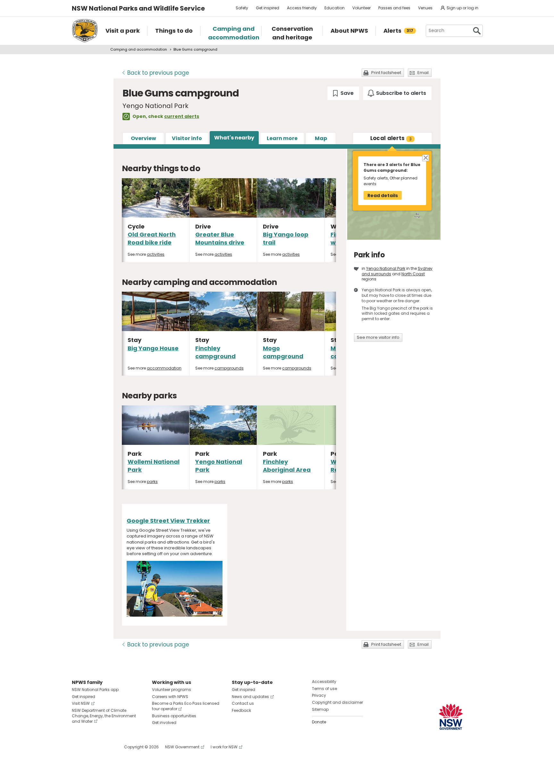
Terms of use (324, 688)
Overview (143, 138)
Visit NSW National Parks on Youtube (105, 747)
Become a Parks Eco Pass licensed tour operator (185, 706)
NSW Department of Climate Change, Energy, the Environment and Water (104, 716)
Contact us (243, 703)
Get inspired (267, 8)
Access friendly (302, 8)
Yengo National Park (385, 268)
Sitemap (320, 709)
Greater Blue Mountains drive (219, 238)
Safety (242, 8)
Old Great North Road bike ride (152, 238)
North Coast (413, 274)
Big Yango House (153, 348)
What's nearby (234, 137)
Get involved (164, 722)
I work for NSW (224, 747)
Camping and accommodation (138, 49)
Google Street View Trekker (168, 521)
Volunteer (361, 8)
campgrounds (229, 368)
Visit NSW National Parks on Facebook (78, 747)
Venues (425, 8)
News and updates (250, 696)
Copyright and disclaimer (337, 702)
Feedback (241, 710)
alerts (391, 138)
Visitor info (187, 138)
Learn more (282, 138)
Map (321, 138)
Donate (319, 722)
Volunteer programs (171, 689)
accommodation (164, 368)
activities (155, 254)
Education (334, 8)
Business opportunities (174, 716)
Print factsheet (386, 73)
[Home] (85, 30)
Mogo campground (283, 352)
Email (423, 73)
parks (152, 481)
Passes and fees (394, 8)
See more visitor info (378, 337)
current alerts (181, 116)
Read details (382, 195)
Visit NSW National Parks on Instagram (91, 747)
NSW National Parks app (95, 689)
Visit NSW (81, 703)
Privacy (319, 695)
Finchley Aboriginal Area (287, 466)
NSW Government (182, 747)
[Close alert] (425, 157)
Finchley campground (215, 352)
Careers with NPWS (170, 696)
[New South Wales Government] (451, 717)
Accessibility (324, 681)
